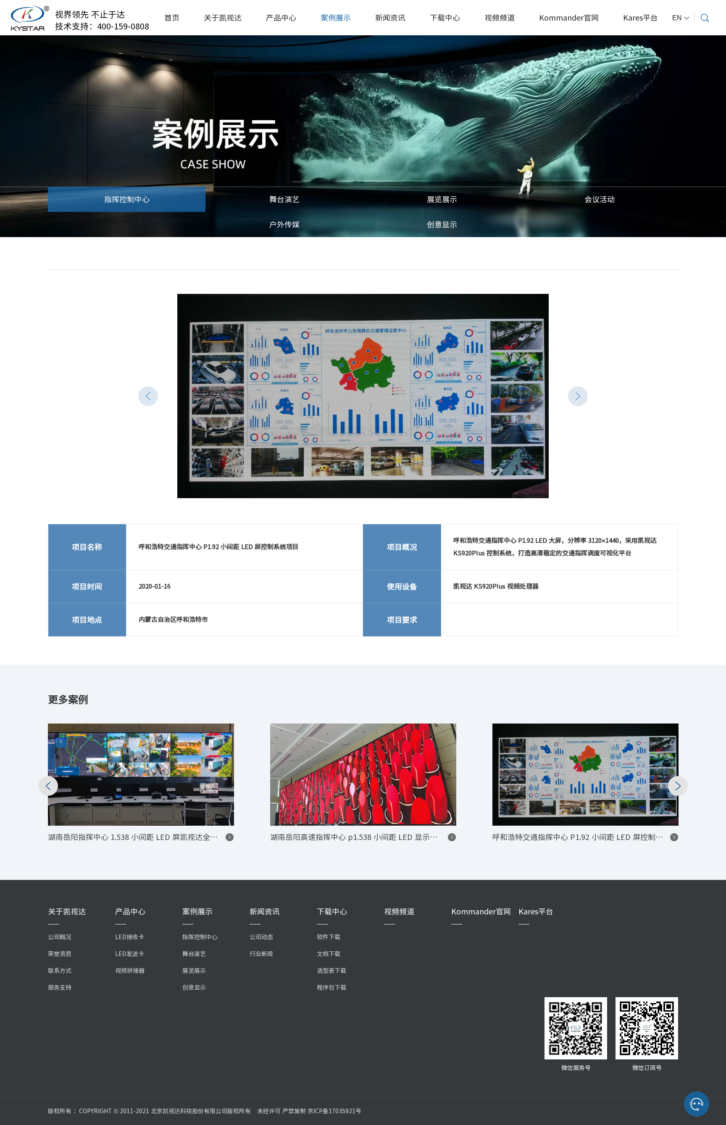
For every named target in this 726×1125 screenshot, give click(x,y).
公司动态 (261, 937)
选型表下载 (331, 971)
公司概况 (59, 937)
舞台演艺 (284, 199)
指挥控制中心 (127, 199)
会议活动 (599, 199)
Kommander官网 (569, 17)
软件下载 (328, 937)
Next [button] (578, 396)
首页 (171, 17)
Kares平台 (640, 17)
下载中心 (445, 17)
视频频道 (499, 17)
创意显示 (442, 224)
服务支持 (59, 987)
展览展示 (442, 199)
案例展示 (336, 17)
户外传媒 (284, 224)
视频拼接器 (130, 971)
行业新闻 (261, 954)
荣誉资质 (59, 954)
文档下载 (328, 954)
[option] (363, 396)
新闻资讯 (390, 17)
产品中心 (281, 17)
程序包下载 (331, 987)
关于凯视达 (223, 17)
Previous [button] (148, 396)
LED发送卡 (129, 954)
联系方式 (59, 971)
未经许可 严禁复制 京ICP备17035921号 (309, 1111)
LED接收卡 (129, 937)
